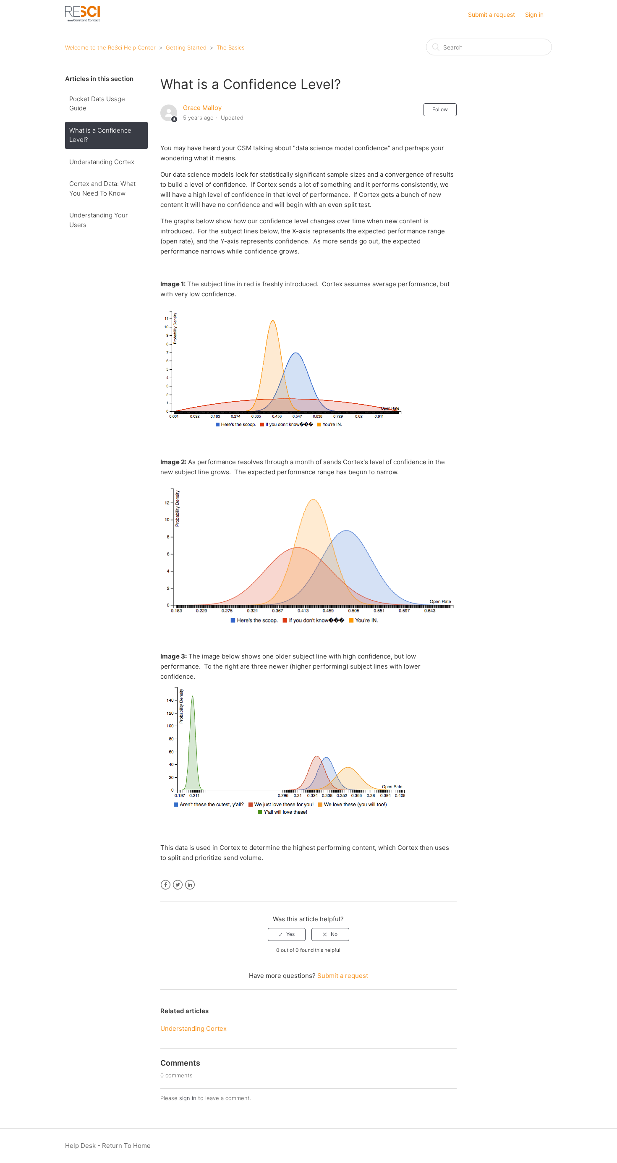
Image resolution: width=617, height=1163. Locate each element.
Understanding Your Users (98, 220)
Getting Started (187, 47)
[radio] (287, 934)
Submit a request (491, 14)
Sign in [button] (534, 14)
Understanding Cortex (101, 162)
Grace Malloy (202, 108)
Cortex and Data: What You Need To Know (102, 188)
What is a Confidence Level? (100, 135)
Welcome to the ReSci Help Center (110, 47)
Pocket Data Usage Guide (97, 103)
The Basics (231, 47)
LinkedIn (190, 885)
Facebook (165, 885)
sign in (187, 1098)
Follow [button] (440, 109)
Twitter (178, 885)
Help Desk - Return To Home (108, 1146)
